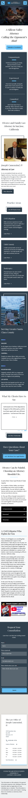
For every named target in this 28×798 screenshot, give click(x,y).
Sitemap (10, 775)
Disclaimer (17, 775)
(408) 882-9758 (12, 740)
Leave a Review (10, 744)
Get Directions (10, 760)
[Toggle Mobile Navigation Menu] (25, 3)
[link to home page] (14, 3)
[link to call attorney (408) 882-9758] (3, 3)
